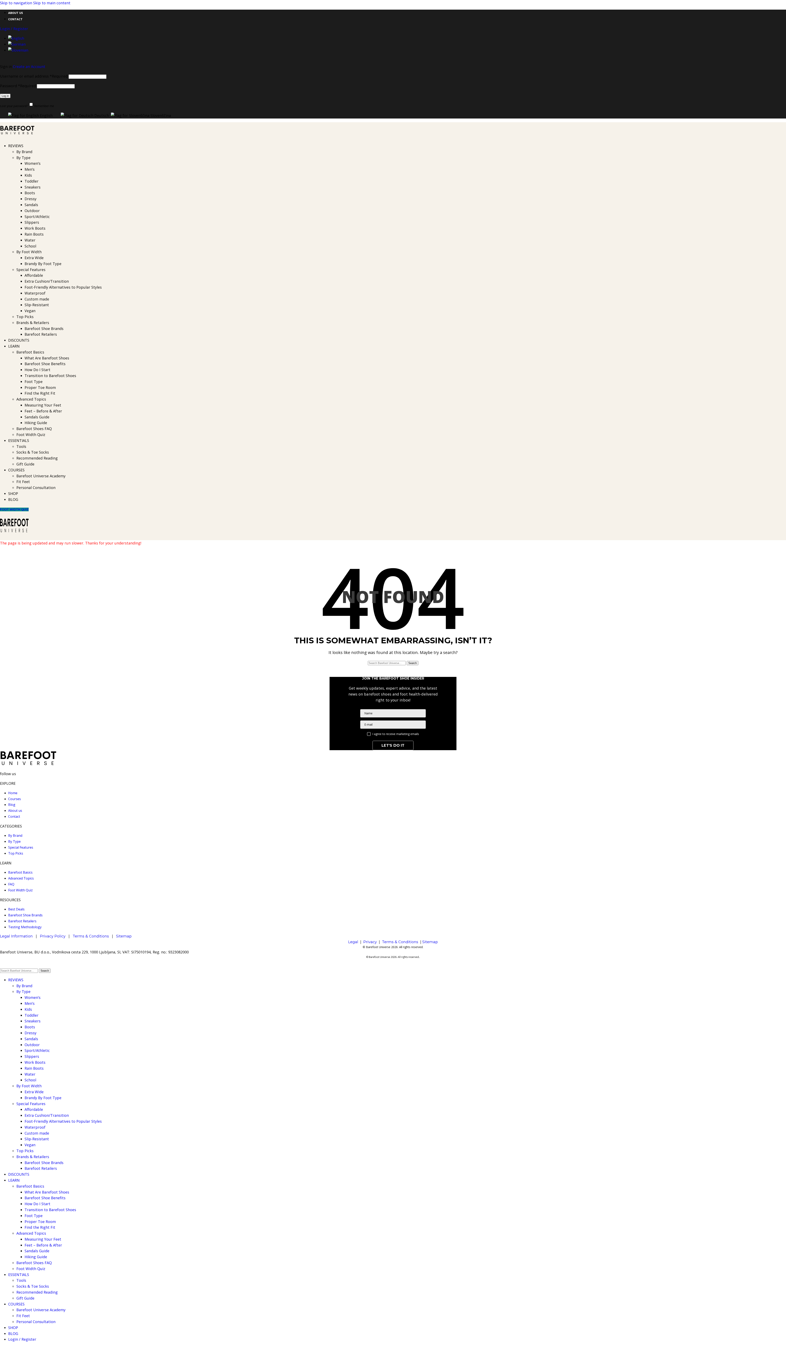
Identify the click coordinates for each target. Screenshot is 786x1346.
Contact (14, 816)
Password (18, 85)
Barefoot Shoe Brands (44, 328)
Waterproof (35, 293)
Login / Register (22, 1339)
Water (30, 240)
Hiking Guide (36, 422)
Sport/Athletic (37, 216)
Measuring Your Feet (43, 405)
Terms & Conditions (91, 936)
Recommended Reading (37, 458)
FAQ (11, 884)
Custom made (37, 299)
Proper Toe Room (40, 387)
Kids (28, 175)
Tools (21, 446)
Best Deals (16, 909)
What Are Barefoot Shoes (47, 358)
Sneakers (33, 187)
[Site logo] (17, 136)
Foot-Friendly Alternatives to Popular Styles (63, 287)
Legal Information (16, 936)
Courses (14, 799)
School (30, 246)
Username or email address (34, 76)
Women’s (33, 163)
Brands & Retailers (32, 322)
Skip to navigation (16, 2)
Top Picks (25, 316)
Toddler (31, 181)
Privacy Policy (53, 936)
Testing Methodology (25, 927)
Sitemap (124, 936)
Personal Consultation (35, 487)
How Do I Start (37, 369)
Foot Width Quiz (30, 434)
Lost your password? (14, 106)
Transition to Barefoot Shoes (50, 375)
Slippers (32, 222)
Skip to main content (51, 2)
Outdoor (32, 210)
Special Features (30, 269)
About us (15, 810)
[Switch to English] (16, 38)
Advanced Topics (31, 399)
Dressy (30, 198)
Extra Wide (34, 257)
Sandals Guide (37, 416)
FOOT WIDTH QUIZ (14, 509)
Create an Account (29, 66)
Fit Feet (23, 481)
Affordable (34, 275)
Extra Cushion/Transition (47, 281)
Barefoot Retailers (41, 334)
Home (12, 793)
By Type (23, 157)
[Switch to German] (17, 44)
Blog (11, 804)
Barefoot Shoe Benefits (45, 363)
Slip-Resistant (37, 304)
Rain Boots (34, 234)
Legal (353, 942)
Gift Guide (25, 464)
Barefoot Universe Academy (41, 475)
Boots (30, 192)
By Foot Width (29, 251)
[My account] (393, 60)
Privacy (370, 942)
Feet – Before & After (43, 411)
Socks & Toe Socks (32, 452)
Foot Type (34, 381)
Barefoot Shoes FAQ (34, 428)
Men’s (30, 169)
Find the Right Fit (40, 393)
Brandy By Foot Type (43, 263)
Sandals (31, 204)
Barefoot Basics (30, 352)
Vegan (30, 310)
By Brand (24, 151)
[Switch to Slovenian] (18, 50)
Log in (5, 95)
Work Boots (35, 228)
